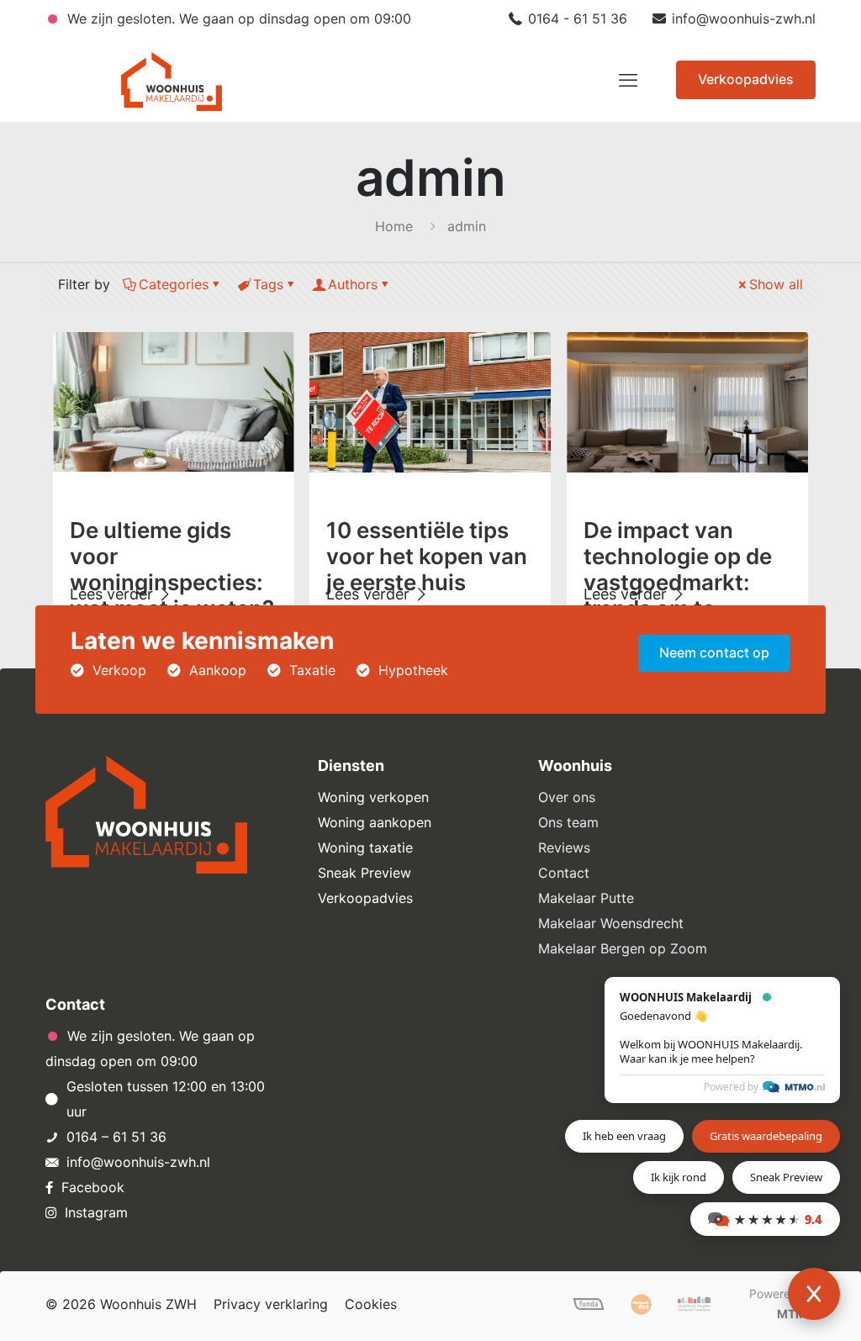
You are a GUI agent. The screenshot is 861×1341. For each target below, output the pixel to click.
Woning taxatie (365, 847)
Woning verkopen (373, 797)
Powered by (731, 1087)
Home (394, 226)
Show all (776, 284)
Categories (174, 284)
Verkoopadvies (746, 79)
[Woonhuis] (171, 80)
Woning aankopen (374, 822)
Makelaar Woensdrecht (611, 923)
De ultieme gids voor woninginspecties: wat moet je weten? (172, 569)
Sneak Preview (364, 872)
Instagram (96, 1212)
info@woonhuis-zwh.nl (744, 18)
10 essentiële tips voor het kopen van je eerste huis (426, 556)
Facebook (92, 1187)
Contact (563, 872)
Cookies (371, 1304)
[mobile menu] (628, 80)
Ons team (568, 822)
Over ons (566, 797)
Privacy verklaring (271, 1304)
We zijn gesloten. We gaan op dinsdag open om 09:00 (237, 18)
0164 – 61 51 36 (116, 1136)
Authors (353, 284)
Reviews (564, 847)
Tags (268, 284)
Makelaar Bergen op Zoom (622, 948)
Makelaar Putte (586, 898)
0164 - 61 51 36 (577, 18)
